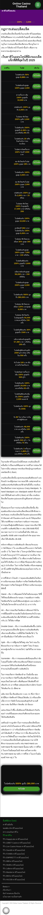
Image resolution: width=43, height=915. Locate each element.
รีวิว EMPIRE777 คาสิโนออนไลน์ (16, 858)
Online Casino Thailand (20, 903)
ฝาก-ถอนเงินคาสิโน (10, 832)
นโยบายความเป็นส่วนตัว (12, 897)
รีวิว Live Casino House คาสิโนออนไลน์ (18, 846)
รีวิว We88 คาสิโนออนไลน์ (13, 865)
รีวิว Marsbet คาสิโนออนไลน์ (14, 872)
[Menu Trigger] (38, 5)
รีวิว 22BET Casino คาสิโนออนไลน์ (16, 843)
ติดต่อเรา (6, 887)
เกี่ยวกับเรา (7, 890)
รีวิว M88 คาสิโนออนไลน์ (12, 861)
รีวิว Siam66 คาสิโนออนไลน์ (14, 850)
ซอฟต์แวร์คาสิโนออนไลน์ (13, 828)
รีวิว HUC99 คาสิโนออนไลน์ (14, 880)
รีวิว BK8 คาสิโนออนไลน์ (12, 876)
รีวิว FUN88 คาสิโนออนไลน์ (14, 854)
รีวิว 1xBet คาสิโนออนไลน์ (13, 869)
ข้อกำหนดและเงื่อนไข (11, 893)
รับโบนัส (37, 75)
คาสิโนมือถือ (8, 825)
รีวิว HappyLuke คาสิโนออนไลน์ (15, 839)
